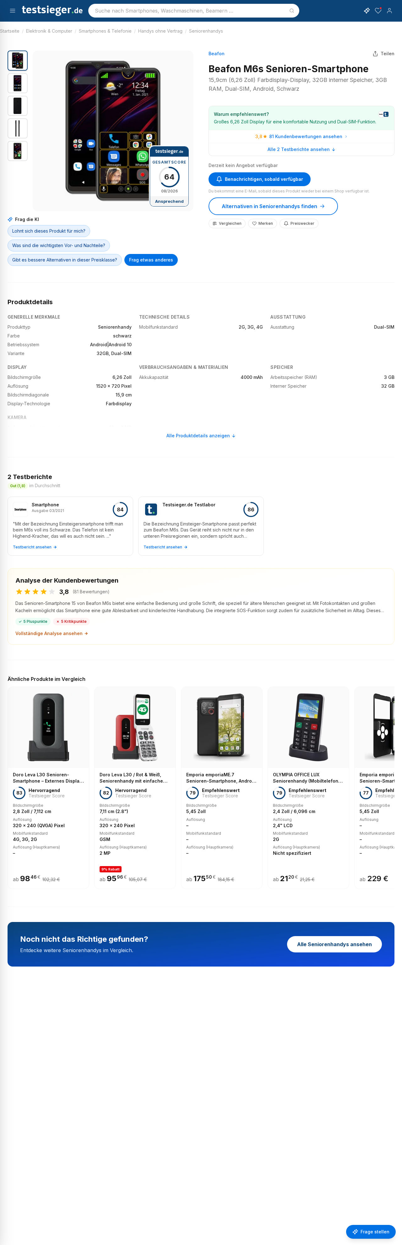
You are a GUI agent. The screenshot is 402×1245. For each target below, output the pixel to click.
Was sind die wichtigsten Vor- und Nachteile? (58, 245)
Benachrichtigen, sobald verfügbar (264, 179)
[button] (113, 131)
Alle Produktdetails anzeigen (198, 435)
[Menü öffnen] (13, 11)
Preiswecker (302, 223)
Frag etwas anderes (151, 259)
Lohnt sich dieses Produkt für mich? (48, 231)
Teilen (387, 53)
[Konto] (389, 11)
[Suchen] (291, 10)
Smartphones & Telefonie (105, 31)
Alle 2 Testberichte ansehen (299, 149)
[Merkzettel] (378, 11)
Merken (265, 223)
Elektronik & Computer (49, 31)
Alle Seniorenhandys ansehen (334, 944)
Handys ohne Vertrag (160, 31)
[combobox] (193, 11)
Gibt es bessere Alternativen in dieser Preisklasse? (64, 259)
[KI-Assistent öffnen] (367, 11)
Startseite (9, 31)
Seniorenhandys (206, 31)
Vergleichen (230, 223)
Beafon (217, 53)
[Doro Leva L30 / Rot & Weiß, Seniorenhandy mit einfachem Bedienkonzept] (135, 788)
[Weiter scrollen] (392, 783)
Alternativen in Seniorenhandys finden (269, 206)
